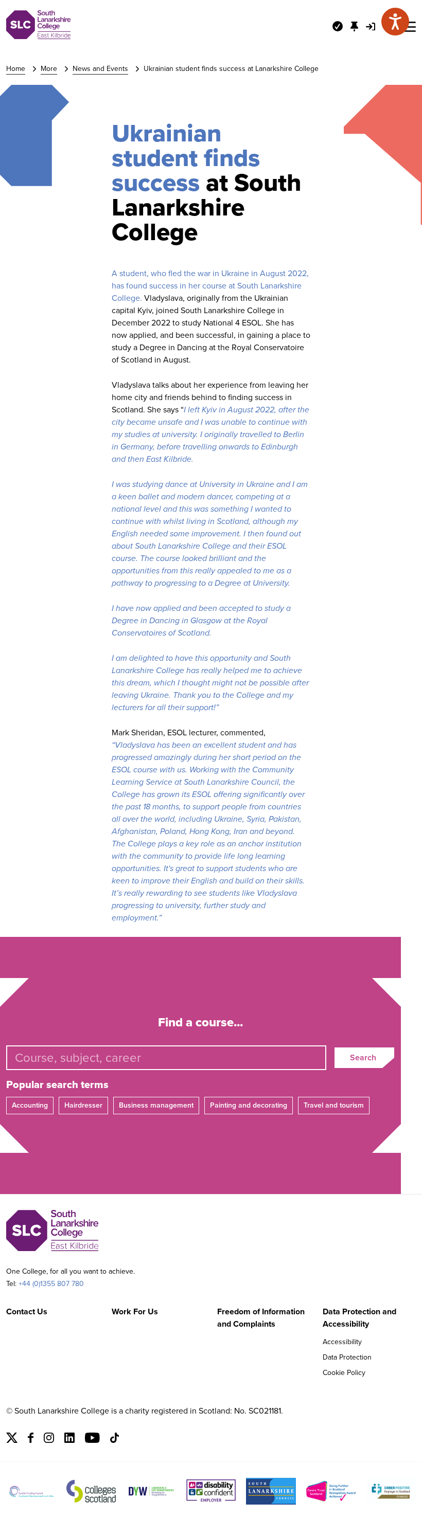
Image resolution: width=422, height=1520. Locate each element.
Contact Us (26, 1311)
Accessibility (342, 1341)
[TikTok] (114, 1440)
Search (363, 1057)
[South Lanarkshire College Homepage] (38, 36)
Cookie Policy (344, 1372)
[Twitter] (11, 1440)
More (49, 68)
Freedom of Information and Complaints (261, 1318)
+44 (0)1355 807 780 (51, 1283)
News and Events (100, 68)
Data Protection (347, 1357)
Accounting (30, 1105)
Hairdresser (83, 1105)
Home (15, 68)
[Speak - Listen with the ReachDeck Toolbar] (395, 21)
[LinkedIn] (69, 1440)
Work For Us (135, 1311)
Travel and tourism (334, 1105)
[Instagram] (49, 1440)
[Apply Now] (337, 26)
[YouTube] (92, 1440)
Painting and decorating (248, 1105)
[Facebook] (30, 1440)
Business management (156, 1105)
